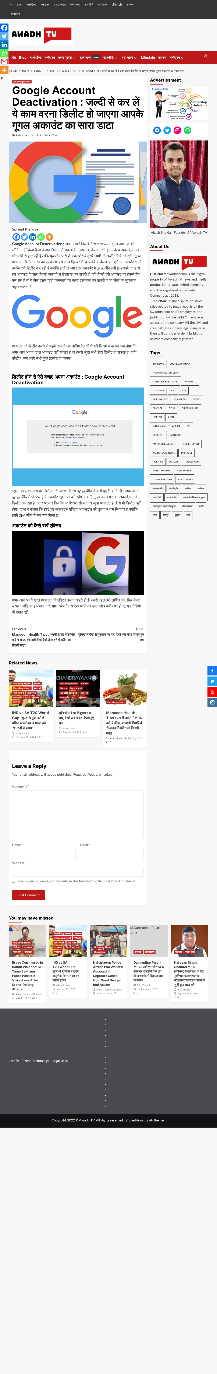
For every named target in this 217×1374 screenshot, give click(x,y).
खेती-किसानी (18, 692)
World (37, 688)
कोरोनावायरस (187, 506)
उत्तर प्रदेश (60, 4)
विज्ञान (62, 702)
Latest (84, 683)
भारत (155, 515)
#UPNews (158, 364)
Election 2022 (190, 408)
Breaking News (22, 683)
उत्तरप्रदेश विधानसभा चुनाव (194, 497)
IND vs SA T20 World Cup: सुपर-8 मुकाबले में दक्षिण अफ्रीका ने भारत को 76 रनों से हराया (66, 971)
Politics (158, 462)
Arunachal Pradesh (165, 373)
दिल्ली (201, 506)
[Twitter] (24, 237)
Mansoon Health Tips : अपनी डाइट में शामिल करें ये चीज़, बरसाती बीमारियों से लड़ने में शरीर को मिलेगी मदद (43, 637)
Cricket (157, 408)
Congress (180, 399)
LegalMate (60, 1061)
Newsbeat (76, 688)
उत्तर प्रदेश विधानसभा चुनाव (164, 506)
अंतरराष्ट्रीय (158, 488)
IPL (188, 426)
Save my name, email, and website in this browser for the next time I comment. (76, 881)
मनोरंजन (45, 4)
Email (85, 845)
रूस (188, 515)
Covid (196, 399)
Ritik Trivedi (22, 135)
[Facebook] (16, 237)
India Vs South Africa (166, 426)
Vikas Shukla (22, 733)
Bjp (184, 390)
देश (10, 4)
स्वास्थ (130, 4)
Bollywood (160, 399)
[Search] (205, 56)
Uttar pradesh (162, 479)
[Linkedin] (32, 237)
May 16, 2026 (23, 997)
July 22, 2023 (42, 135)
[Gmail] (4, 61)
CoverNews (135, 1120)
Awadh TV (190, 382)
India (171, 417)
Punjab (173, 462)
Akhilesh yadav (180, 364)
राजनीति (89, 4)
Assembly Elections (165, 382)
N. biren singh (190, 444)
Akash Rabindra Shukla (28, 994)
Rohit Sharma (162, 471)
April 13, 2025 (104, 993)
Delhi (172, 408)
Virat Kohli (185, 479)
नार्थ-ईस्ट (31, 4)
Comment (20, 786)
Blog (19, 4)
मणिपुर (165, 515)
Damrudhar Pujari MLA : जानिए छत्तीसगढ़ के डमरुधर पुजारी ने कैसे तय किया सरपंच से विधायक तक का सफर (149, 971)
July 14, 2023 (135, 738)
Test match (184, 471)
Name (17, 845)
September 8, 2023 (147, 989)
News (37, 683)
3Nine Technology (35, 1061)
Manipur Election (164, 444)
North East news (164, 453)
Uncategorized (21, 81)
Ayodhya (158, 390)
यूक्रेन (177, 515)
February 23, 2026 (25, 737)
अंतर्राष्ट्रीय (173, 488)
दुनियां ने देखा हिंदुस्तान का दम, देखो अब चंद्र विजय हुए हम (110, 634)
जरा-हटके (17, 697)
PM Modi (186, 453)
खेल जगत (75, 4)
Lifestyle (117, 4)
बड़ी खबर (102, 4)
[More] (49, 237)
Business (99, 951)
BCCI (172, 390)
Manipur (175, 435)
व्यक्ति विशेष (149, 951)
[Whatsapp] (41, 237)
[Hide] (1, 78)
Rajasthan (192, 462)
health (157, 417)
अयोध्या (201, 488)
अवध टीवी (157, 497)
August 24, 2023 (72, 732)
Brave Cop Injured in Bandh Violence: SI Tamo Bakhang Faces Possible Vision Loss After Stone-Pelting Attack (27, 975)
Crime (16, 947)
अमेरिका (188, 488)
